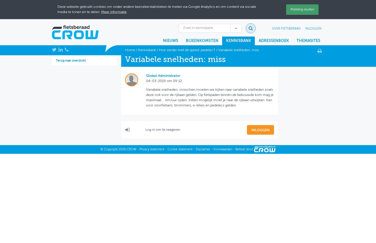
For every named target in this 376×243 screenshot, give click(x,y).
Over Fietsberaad (286, 28)
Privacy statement (151, 149)
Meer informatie (114, 12)
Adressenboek (274, 41)
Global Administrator (163, 76)
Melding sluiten (302, 9)
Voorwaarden (222, 149)
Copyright (111, 149)
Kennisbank (238, 41)
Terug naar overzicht (71, 60)
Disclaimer (203, 149)
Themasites (308, 41)
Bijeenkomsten (202, 41)
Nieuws (170, 41)
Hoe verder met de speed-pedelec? (187, 50)
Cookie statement (180, 149)
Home (130, 50)
